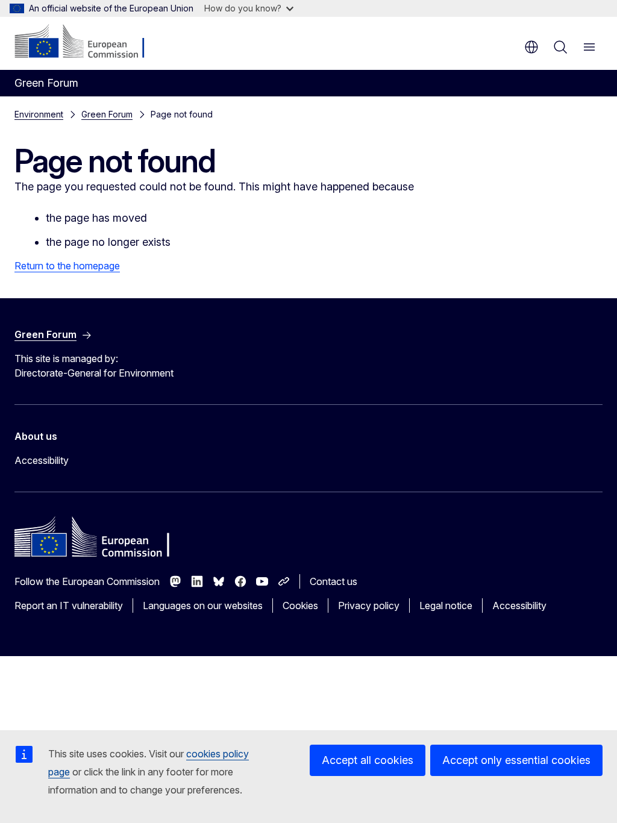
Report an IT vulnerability (68, 605)
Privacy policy (368, 605)
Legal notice (445, 605)
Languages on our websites (203, 605)
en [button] (531, 47)
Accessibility (41, 460)
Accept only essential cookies (516, 760)
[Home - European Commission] (87, 42)
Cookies (300, 605)
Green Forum (107, 114)
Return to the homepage (67, 266)
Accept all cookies (367, 760)
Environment (38, 114)
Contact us (333, 581)
